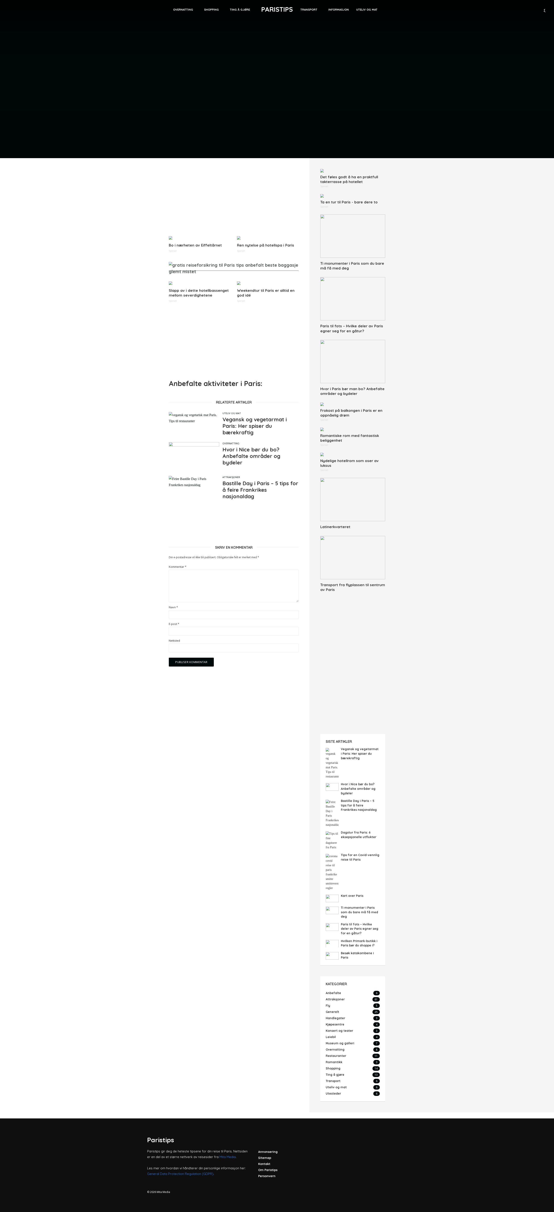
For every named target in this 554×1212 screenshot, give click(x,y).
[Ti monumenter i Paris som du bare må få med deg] (352, 236)
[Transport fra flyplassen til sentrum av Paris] (352, 557)
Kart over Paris (352, 896)
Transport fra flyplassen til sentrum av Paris (352, 587)
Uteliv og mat (366, 9)
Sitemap (264, 1158)
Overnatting (183, 9)
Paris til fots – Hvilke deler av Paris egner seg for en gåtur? (351, 328)
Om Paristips (267, 1170)
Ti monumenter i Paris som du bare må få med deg (352, 265)
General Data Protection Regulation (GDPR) (180, 1174)
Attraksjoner (231, 477)
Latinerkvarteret (335, 526)
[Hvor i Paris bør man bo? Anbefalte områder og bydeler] (352, 361)
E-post (174, 624)
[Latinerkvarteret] (352, 499)
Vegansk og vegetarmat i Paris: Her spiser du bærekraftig (254, 426)
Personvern (266, 1176)
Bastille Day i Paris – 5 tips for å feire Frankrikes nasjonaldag (260, 490)
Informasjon (338, 9)
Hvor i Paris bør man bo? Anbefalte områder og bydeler (352, 391)
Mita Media (227, 1157)
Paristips (277, 9)
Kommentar (177, 567)
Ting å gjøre (240, 9)
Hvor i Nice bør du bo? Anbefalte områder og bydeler (251, 456)
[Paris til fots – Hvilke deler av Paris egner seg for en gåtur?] (352, 298)
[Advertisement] (234, 199)
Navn (173, 607)
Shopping (211, 9)
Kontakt (264, 1164)
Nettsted (174, 641)
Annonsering (268, 1152)
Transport (308, 9)
